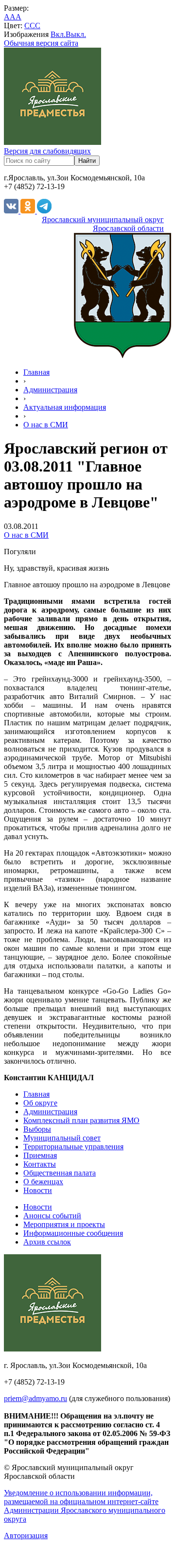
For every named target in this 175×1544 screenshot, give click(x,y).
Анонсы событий (52, 1215)
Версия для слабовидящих (47, 151)
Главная (36, 372)
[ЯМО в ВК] (12, 211)
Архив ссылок (47, 1242)
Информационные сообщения (73, 1233)
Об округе (40, 1103)
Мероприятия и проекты (64, 1224)
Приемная (40, 1155)
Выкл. (76, 34)
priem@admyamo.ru (35, 1398)
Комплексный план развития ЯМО (81, 1120)
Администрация (50, 390)
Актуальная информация (64, 407)
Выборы (37, 1129)
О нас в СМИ (45, 425)
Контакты (39, 1164)
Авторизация (26, 1535)
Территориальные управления (73, 1146)
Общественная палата (59, 1173)
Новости (37, 1190)
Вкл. (58, 34)
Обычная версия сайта (41, 43)
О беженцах (43, 1181)
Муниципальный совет (62, 1138)
